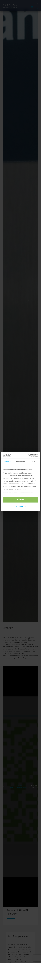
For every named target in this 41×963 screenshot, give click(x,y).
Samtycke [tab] (7, 461)
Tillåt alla (20, 500)
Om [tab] (33, 461)
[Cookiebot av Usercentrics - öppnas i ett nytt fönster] (28, 455)
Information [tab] (20, 461)
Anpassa (19, 506)
